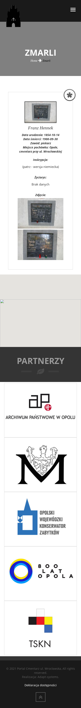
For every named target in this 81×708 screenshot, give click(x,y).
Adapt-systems (48, 677)
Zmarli (46, 60)
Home (34, 60)
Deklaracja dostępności (41, 685)
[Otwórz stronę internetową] (40, 409)
